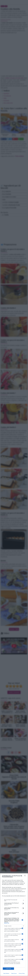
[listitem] (14, 900)
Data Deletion (6, 973)
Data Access (14, 973)
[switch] (23, 903)
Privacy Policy (22, 973)
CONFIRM (8, 968)
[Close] (25, 876)
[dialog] (14, 924)
